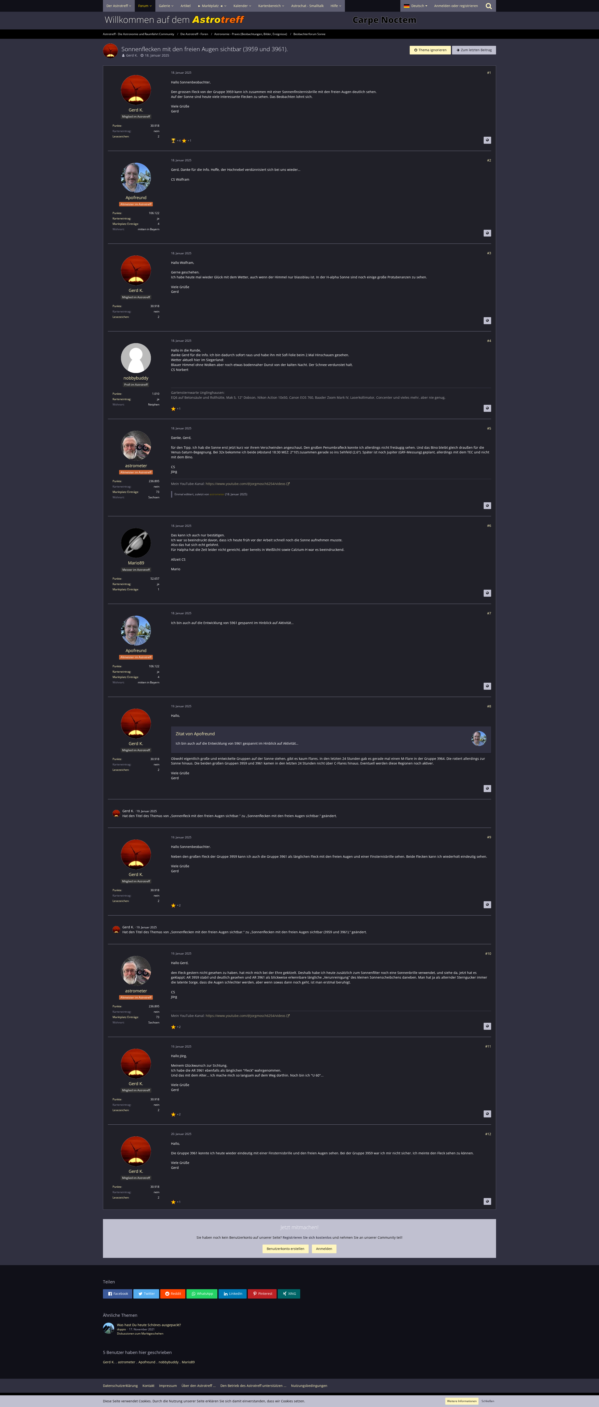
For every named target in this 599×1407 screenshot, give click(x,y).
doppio (121, 1329)
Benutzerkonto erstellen (285, 1248)
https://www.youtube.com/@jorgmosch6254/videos (245, 483)
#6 (489, 525)
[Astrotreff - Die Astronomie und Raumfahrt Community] (299, 20)
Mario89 (188, 1362)
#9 (489, 837)
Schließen (488, 1401)
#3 (489, 253)
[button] (415, 6)
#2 (489, 160)
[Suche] (489, 6)
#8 (489, 706)
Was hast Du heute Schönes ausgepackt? (149, 1325)
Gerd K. (132, 55)
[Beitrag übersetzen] (487, 140)
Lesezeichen (121, 136)
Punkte (117, 126)
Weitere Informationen (462, 1401)
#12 (488, 1134)
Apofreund (147, 1362)
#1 (489, 72)
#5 (489, 428)
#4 (489, 340)
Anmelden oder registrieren (456, 6)
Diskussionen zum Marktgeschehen (140, 1333)
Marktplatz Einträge (125, 224)
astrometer (217, 494)
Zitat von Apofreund (195, 733)
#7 (489, 613)
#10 (488, 953)
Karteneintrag (122, 218)
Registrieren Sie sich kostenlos (307, 1237)
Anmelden (324, 1248)
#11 (488, 1046)
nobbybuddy (169, 1362)
